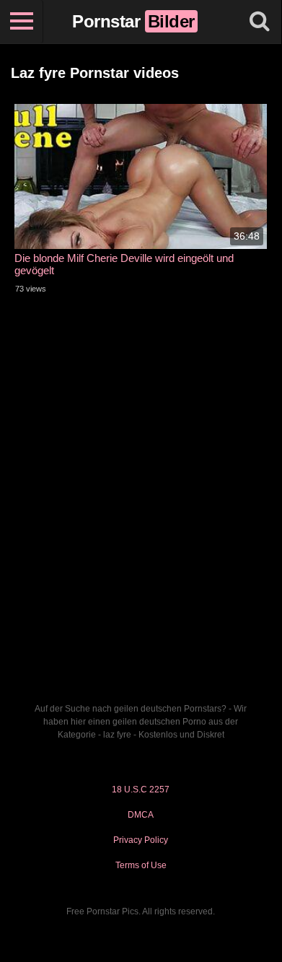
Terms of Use (141, 865)
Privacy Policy (140, 840)
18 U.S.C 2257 (140, 789)
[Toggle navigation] (21, 21)
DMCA (141, 815)
